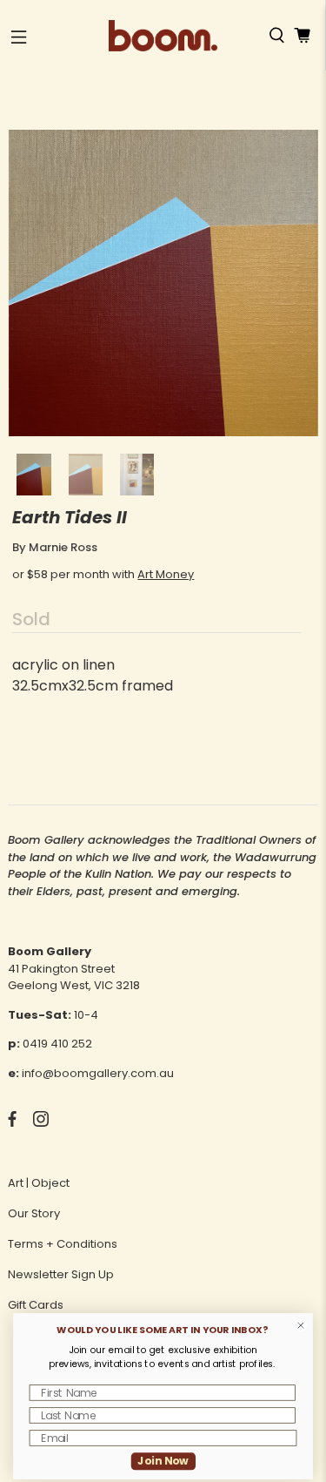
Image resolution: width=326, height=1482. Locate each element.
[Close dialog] (300, 1325)
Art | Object (39, 1183)
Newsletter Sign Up (61, 1274)
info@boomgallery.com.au (98, 1073)
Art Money (165, 574)
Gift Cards (35, 1305)
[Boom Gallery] (163, 35)
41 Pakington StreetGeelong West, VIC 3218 (74, 977)
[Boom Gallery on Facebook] (12, 1123)
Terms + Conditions (62, 1244)
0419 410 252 (57, 1043)
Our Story (34, 1213)
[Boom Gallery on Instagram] (41, 1123)
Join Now (163, 1461)
